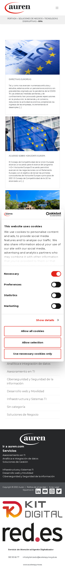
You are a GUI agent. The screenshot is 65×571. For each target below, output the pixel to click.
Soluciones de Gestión (15, 461)
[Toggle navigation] (57, 8)
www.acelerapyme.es (32, 565)
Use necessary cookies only (32, 353)
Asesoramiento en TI (21, 371)
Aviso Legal (54, 487)
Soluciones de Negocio (31, 18)
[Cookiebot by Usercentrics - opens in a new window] (46, 214)
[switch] (56, 284)
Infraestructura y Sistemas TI (27, 399)
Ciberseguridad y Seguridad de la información (30, 381)
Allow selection (32, 342)
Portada (12, 18)
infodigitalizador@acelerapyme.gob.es (40, 557)
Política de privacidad (36, 487)
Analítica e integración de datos (28, 363)
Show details (45, 320)
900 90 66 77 (13, 557)
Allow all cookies (32, 331)
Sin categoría (16, 406)
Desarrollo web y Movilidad (25, 391)
